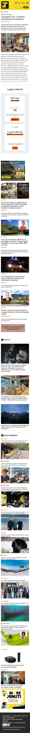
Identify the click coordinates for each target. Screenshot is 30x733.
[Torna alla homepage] (4, 4)
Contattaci (10, 727)
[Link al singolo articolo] (15, 191)
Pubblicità (15, 727)
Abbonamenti (16, 729)
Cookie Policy (6, 729)
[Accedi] (19, 3)
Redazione (5, 727)
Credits (10, 729)
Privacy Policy (21, 727)
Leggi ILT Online (16, 3)
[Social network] (24, 7)
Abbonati (23, 2)
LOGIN (15, 148)
